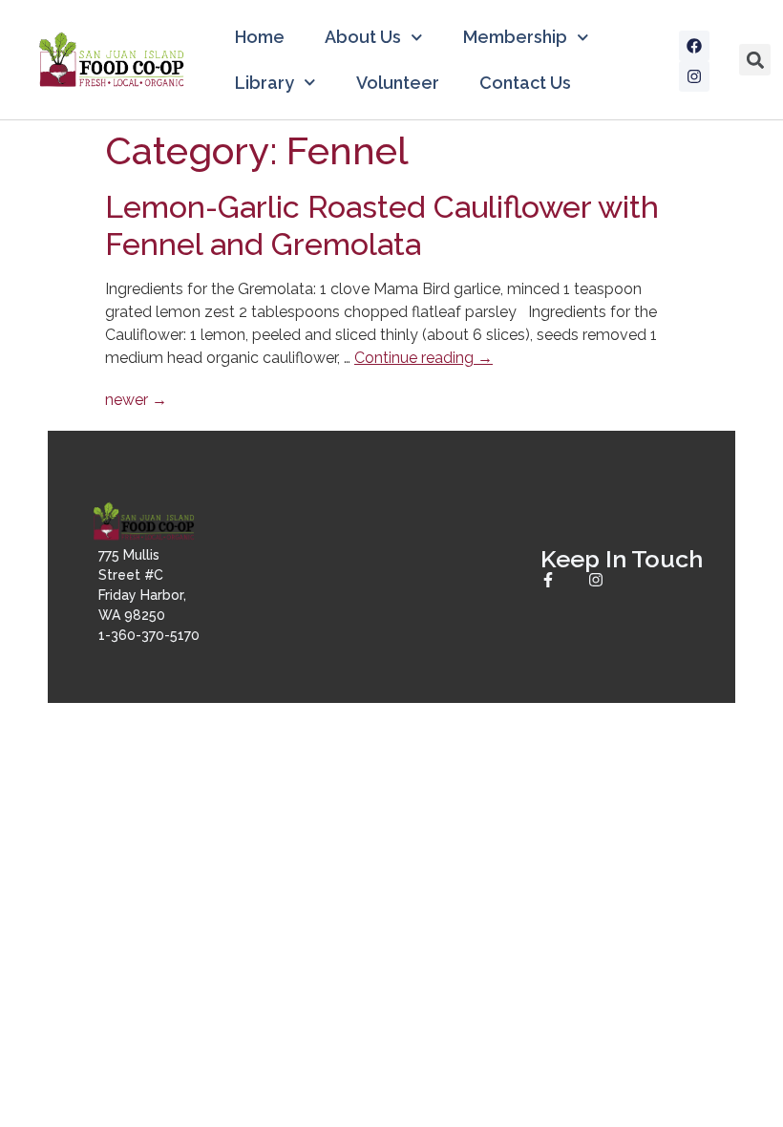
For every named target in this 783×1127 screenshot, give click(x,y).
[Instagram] (694, 76)
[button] (755, 59)
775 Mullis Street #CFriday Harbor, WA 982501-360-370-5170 (149, 595)
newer (136, 400)
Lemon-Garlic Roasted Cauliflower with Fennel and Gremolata (382, 225)
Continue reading (423, 358)
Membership (515, 37)
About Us (363, 37)
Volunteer (397, 83)
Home (260, 37)
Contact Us (525, 83)
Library (264, 83)
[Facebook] (694, 46)
